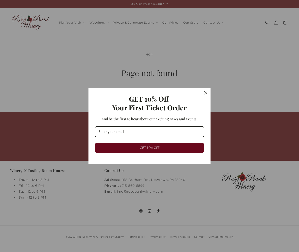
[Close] (206, 93)
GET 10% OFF (149, 148)
